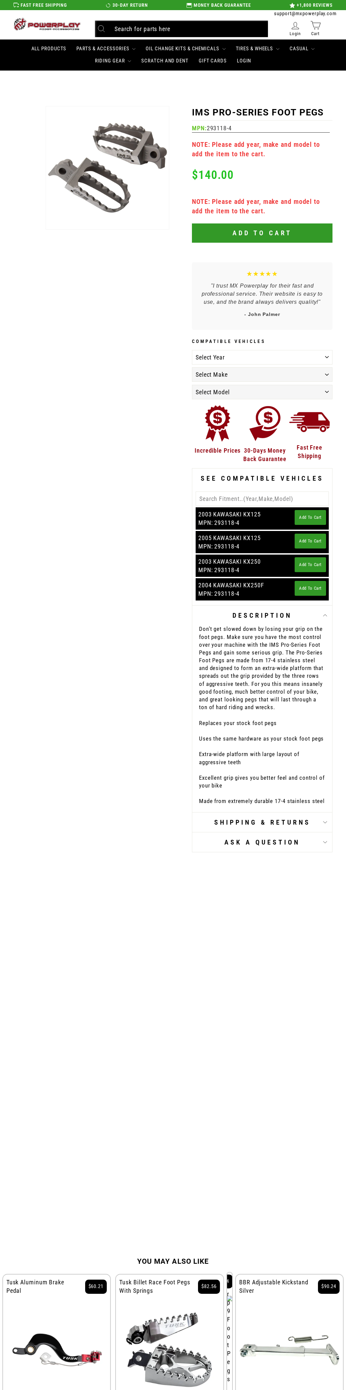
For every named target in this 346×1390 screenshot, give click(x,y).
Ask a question (262, 842)
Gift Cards (213, 61)
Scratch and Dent (164, 61)
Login (244, 61)
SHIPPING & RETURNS (262, 822)
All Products (49, 49)
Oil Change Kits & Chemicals (183, 49)
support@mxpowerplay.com (305, 13)
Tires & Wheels (255, 49)
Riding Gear (110, 61)
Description (262, 615)
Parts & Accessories (103, 49)
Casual (300, 49)
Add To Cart (310, 517)
